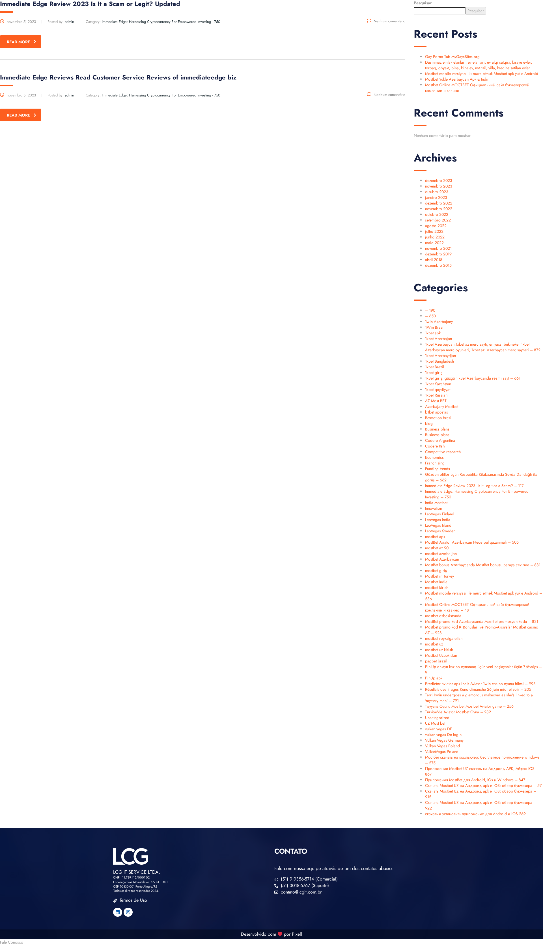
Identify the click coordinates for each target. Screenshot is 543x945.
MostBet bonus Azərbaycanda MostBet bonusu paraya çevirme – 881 (482, 565)
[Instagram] (128, 912)
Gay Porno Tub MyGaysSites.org (452, 56)
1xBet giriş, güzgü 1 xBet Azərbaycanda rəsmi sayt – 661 (472, 378)
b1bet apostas (436, 412)
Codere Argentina (440, 440)
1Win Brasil (434, 327)
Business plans (437, 429)
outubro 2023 (436, 192)
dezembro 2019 (438, 254)
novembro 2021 (438, 248)
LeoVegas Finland (439, 514)
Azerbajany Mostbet (441, 406)
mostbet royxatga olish (443, 638)
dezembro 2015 (438, 265)
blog (429, 423)
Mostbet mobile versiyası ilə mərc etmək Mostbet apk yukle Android (481, 73)
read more (18, 42)
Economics (434, 457)
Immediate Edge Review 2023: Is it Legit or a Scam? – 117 (474, 485)
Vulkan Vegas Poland (442, 746)
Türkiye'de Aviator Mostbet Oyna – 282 (458, 712)
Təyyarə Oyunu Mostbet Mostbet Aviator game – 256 (469, 706)
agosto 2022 (436, 226)
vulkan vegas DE (438, 729)
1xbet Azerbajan (438, 338)
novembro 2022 (438, 209)
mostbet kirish (436, 587)
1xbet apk (433, 333)
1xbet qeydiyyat (437, 389)
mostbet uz (434, 644)
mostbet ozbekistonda (443, 616)
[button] (271, 942)
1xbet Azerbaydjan (440, 355)
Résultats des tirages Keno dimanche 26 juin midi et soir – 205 (478, 689)
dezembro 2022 (438, 203)
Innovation (433, 508)
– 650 (430, 316)
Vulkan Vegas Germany (444, 740)
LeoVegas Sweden (440, 531)
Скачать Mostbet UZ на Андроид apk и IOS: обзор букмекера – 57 (483, 785)
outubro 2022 (436, 214)
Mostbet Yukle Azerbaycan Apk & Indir (457, 79)
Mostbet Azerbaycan (442, 559)
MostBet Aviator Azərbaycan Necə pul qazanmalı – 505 (472, 542)
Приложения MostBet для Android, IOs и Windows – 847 (475, 780)
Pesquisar (423, 3)
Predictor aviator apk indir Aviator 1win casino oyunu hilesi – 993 (480, 683)
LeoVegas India (437, 519)
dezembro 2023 (438, 180)
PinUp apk (433, 678)
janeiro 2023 (436, 197)
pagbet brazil (436, 661)
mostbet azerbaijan (441, 553)
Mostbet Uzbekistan (441, 655)
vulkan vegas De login (443, 734)
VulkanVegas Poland (441, 751)
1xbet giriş (433, 372)
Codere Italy (435, 446)
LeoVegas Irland (438, 525)
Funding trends (437, 469)
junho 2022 (435, 237)
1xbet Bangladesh (439, 361)
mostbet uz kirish (439, 650)
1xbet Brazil (434, 367)
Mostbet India (436, 582)
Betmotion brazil (438, 418)
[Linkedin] (117, 912)
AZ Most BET (436, 401)
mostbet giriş (436, 570)
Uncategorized (437, 717)
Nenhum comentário (389, 21)
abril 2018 (433, 259)
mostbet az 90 (437, 548)
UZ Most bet (435, 723)
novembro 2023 (438, 186)
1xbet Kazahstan (438, 384)
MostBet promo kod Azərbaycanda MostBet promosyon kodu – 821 (481, 621)
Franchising (435, 463)
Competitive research (443, 452)
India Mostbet (436, 502)
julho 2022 (434, 231)
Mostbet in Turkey (439, 576)
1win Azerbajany (439, 321)
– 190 (430, 310)
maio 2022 (434, 243)
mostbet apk (435, 536)
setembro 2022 (438, 220)
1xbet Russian (436, 395)
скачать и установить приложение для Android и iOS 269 (475, 814)
